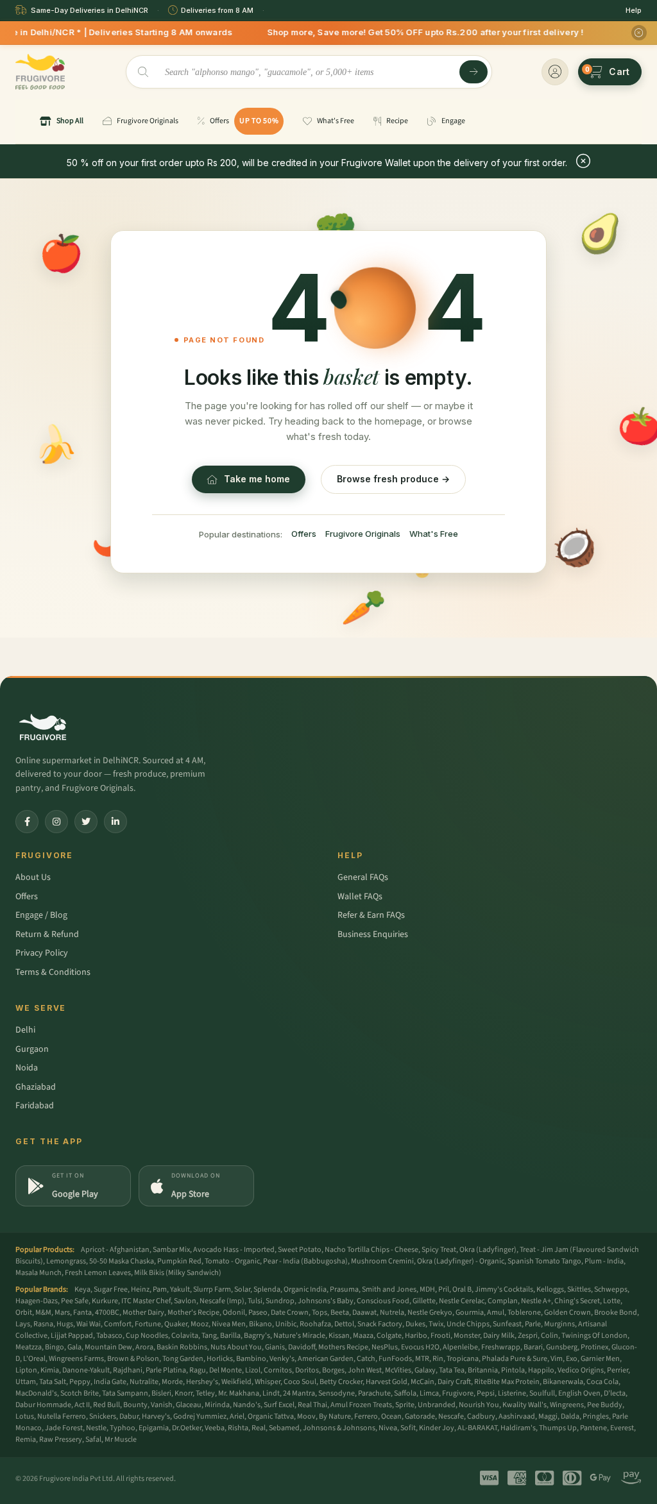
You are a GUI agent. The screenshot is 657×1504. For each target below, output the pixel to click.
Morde (172, 1381)
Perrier (617, 1370)
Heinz (140, 1289)
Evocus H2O (420, 1347)
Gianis (275, 1347)
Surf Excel (279, 1404)
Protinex (594, 1347)
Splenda (266, 1289)
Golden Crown (567, 1312)
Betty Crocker (341, 1381)
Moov (306, 1416)
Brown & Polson (133, 1358)
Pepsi (486, 1393)
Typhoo (122, 1428)
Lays (22, 1324)
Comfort (118, 1324)
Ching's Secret (577, 1301)
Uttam (25, 1381)
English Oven (579, 1393)
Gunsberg (561, 1347)
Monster (467, 1335)
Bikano (260, 1324)
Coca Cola (602, 1381)
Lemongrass (66, 1261)
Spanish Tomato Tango (544, 1261)
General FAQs (362, 877)
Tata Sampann (125, 1393)
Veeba (215, 1428)
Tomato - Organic (232, 1261)
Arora (144, 1347)
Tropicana (463, 1358)
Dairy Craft (454, 1381)
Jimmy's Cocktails (504, 1289)
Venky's (281, 1358)
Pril (443, 1289)
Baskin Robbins (182, 1347)
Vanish (162, 1404)
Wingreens (567, 1404)
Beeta (339, 1312)
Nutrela (392, 1312)
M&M (43, 1312)
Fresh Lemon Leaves (98, 1272)
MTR (422, 1358)
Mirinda (217, 1404)
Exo (571, 1358)
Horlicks (220, 1358)
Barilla (230, 1335)
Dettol (344, 1324)
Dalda (570, 1416)
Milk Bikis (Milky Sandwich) (177, 1272)
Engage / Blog (41, 915)
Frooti (440, 1335)
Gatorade (420, 1416)
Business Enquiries (372, 934)
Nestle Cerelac (461, 1301)
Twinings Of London (594, 1335)
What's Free (433, 533)
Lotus (24, 1416)
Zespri (528, 1335)
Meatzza (28, 1347)
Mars (62, 1312)
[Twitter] (86, 821)
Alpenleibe (460, 1347)
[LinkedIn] (115, 821)
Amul (495, 1312)
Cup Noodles (147, 1335)
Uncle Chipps (468, 1324)
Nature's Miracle (299, 1335)
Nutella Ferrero (61, 1416)
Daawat (364, 1312)
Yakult (180, 1289)
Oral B (462, 1289)
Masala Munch (38, 1272)
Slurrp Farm (212, 1289)
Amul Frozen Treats (361, 1404)
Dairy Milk (499, 1335)
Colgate (389, 1335)
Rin (437, 1358)
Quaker (175, 1324)
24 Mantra (299, 1393)
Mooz (200, 1324)
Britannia (483, 1370)
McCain (422, 1381)
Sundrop (280, 1301)
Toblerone (524, 1312)
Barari (533, 1347)
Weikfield (236, 1381)
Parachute (374, 1393)
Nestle (96, 1428)
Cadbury (481, 1416)
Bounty (135, 1404)
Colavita (184, 1335)
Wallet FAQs (359, 896)
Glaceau (188, 1404)
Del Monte (225, 1370)
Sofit (408, 1428)
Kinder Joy (436, 1428)
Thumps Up (558, 1428)
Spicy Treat (439, 1249)
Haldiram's (518, 1428)
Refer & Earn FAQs (371, 915)
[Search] (473, 71)
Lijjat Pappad (72, 1335)
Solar (242, 1289)
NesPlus (384, 1347)
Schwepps (610, 1289)
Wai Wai (88, 1324)
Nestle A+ (536, 1301)
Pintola (513, 1370)
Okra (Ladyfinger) (487, 1249)
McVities (398, 1370)
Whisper (267, 1381)
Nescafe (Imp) (222, 1301)
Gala (74, 1347)
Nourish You (479, 1404)
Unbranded (437, 1404)
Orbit (23, 1312)
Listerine (512, 1393)
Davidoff (301, 1347)
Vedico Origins (581, 1370)
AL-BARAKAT (477, 1428)
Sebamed (284, 1428)
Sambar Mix (171, 1249)
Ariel (237, 1416)
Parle (533, 1324)
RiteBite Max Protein (507, 1381)
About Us (33, 877)
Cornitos (278, 1370)
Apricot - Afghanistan (115, 1249)
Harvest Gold (386, 1381)
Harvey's (156, 1416)
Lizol (252, 1370)
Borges (333, 1370)
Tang (209, 1335)
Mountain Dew (108, 1347)
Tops (319, 1312)
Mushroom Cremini (382, 1261)
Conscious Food (383, 1301)
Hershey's (202, 1381)
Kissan (339, 1335)
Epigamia (154, 1428)
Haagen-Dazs (36, 1301)
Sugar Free (111, 1289)
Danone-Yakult (86, 1370)
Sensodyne (336, 1393)
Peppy (79, 1381)
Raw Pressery (60, 1439)
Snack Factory (379, 1324)
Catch (366, 1358)
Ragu (197, 1370)
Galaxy (425, 1370)
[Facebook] (26, 821)
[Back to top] (627, 1487)
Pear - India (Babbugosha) (305, 1261)
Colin (549, 1335)
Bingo (54, 1347)
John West (365, 1370)
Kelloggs (550, 1289)
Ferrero (366, 1416)
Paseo (258, 1312)
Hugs (64, 1324)
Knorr (183, 1393)
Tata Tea (452, 1370)
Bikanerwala (563, 1381)
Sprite (404, 1404)
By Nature (335, 1416)
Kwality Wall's (524, 1404)
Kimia (49, 1370)
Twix (436, 1324)
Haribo (416, 1335)
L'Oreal (34, 1358)
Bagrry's (257, 1335)
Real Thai (312, 1404)
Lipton (26, 1370)
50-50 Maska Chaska (121, 1261)
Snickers (102, 1416)
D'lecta (615, 1393)
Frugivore (458, 1393)
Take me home (257, 478)
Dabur (129, 1416)
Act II (82, 1404)
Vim (556, 1358)
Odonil (234, 1312)
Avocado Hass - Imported (234, 1249)
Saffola (405, 1393)
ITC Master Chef (146, 1301)
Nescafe (451, 1416)
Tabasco (109, 1335)
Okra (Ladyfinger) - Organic (460, 1261)
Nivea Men (229, 1324)
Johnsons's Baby (326, 1301)
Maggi (548, 1416)
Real (259, 1428)
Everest (622, 1428)
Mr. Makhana (238, 1393)
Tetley (205, 1393)
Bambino (251, 1358)
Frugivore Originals (362, 533)
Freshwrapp (500, 1347)
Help (634, 10)
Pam (160, 1289)
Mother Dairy (143, 1312)
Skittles (579, 1289)
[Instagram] (56, 821)
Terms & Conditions (52, 972)
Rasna (43, 1324)
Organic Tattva (271, 1416)
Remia (25, 1439)
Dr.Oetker (186, 1428)
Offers (303, 533)
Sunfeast (507, 1324)
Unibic (285, 1324)
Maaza (363, 1335)
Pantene (593, 1428)
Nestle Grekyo (429, 1312)
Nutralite (144, 1381)
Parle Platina (166, 1370)
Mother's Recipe (193, 1312)
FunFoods (395, 1358)
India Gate (110, 1381)
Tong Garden (182, 1358)
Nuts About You (236, 1347)
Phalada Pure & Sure (514, 1358)
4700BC (107, 1312)
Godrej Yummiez (199, 1416)
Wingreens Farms (76, 1358)
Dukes (415, 1324)
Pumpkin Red (179, 1261)
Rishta (238, 1428)
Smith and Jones (389, 1289)
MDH (427, 1289)
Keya (82, 1289)
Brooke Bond (615, 1312)
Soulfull (542, 1393)
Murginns (559, 1324)
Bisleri (161, 1393)
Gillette (424, 1301)
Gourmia (470, 1312)
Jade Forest (64, 1428)
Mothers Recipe (343, 1347)
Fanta (82, 1312)
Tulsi (255, 1301)
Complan (503, 1301)
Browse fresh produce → (393, 478)
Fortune (148, 1324)
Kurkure (105, 1301)
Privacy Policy (41, 953)
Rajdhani (127, 1370)
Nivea (388, 1428)
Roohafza (315, 1324)
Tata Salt (52, 1381)
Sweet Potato (299, 1249)
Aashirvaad (517, 1416)
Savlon (185, 1301)
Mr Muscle (121, 1439)
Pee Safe (75, 1301)
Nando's (246, 1404)
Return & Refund (47, 934)
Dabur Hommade (43, 1404)
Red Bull (106, 1404)
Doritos (307, 1370)
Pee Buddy (604, 1404)
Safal (93, 1439)
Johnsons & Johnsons (339, 1428)
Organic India (305, 1289)
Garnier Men (600, 1358)
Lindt (271, 1393)
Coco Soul (300, 1381)
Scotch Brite (79, 1393)
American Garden (326, 1358)
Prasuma (344, 1289)
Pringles (596, 1416)
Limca (429, 1393)
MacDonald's (36, 1393)
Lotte (611, 1301)
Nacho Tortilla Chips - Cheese (371, 1249)
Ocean (391, 1416)
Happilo (541, 1370)
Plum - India (604, 1261)
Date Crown (290, 1312)
